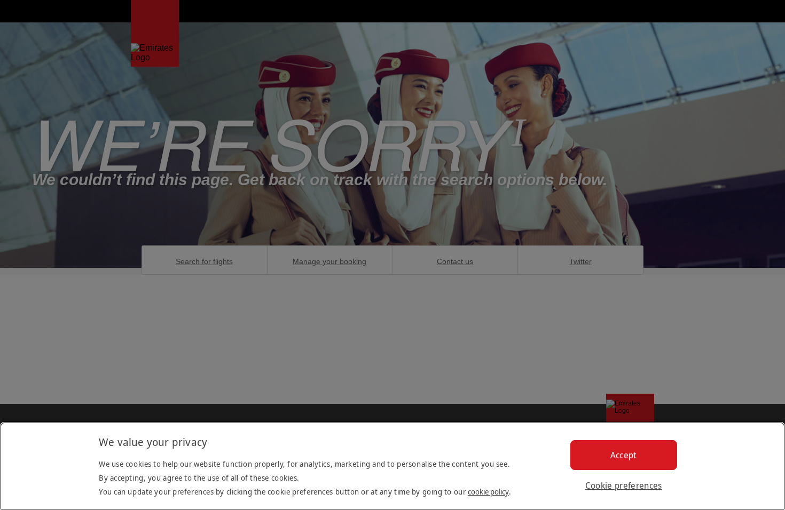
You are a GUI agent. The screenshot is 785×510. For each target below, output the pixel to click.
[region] (392, 466)
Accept (623, 455)
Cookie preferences (623, 485)
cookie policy (488, 492)
